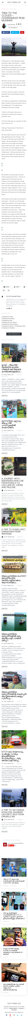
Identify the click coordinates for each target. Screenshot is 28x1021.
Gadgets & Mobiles (17, 860)
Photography (14, 510)
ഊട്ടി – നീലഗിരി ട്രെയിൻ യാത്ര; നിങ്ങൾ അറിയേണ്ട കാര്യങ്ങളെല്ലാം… (12, 368)
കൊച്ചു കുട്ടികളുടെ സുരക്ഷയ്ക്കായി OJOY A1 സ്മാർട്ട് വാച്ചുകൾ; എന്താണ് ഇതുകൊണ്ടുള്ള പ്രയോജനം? (14, 915)
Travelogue (5, 9)
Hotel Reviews (8, 404)
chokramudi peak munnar (10, 324)
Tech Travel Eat (14, 2)
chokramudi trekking (8, 328)
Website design (13, 1008)
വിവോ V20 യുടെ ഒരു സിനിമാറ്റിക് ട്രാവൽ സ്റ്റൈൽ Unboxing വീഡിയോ (13, 881)
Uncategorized (8, 932)
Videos (20, 557)
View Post (5, 395)
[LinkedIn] (21, 1015)
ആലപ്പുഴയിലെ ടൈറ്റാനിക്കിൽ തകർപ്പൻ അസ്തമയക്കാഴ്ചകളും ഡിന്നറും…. (14, 695)
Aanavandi (7, 402)
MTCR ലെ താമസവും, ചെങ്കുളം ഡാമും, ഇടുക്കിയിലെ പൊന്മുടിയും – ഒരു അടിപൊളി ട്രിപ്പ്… (13, 756)
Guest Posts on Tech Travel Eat (14, 1012)
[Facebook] (6, 1015)
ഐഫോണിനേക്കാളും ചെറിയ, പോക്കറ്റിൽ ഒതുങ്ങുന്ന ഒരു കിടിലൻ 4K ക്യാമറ (13, 951)
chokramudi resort (8, 326)
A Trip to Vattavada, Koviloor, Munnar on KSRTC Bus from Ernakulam (13, 813)
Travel (6, 346)
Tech (5, 862)
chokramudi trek (20, 326)
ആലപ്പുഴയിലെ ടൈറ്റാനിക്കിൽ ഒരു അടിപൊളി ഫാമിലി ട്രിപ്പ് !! (11, 637)
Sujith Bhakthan (11, 24)
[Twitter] (17, 1015)
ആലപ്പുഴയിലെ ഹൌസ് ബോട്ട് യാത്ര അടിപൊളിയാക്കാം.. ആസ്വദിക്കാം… (14, 579)
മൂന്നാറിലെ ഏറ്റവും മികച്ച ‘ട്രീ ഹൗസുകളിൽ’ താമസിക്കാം (11, 424)
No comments (13, 27)
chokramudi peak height (9, 322)
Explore (14, 402)
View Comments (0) (14, 334)
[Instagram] (14, 1015)
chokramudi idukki (7, 316)
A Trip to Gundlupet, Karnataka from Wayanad (14, 531)
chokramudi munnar (8, 318)
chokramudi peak (7, 320)
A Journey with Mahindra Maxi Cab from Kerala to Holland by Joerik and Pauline (12, 483)
